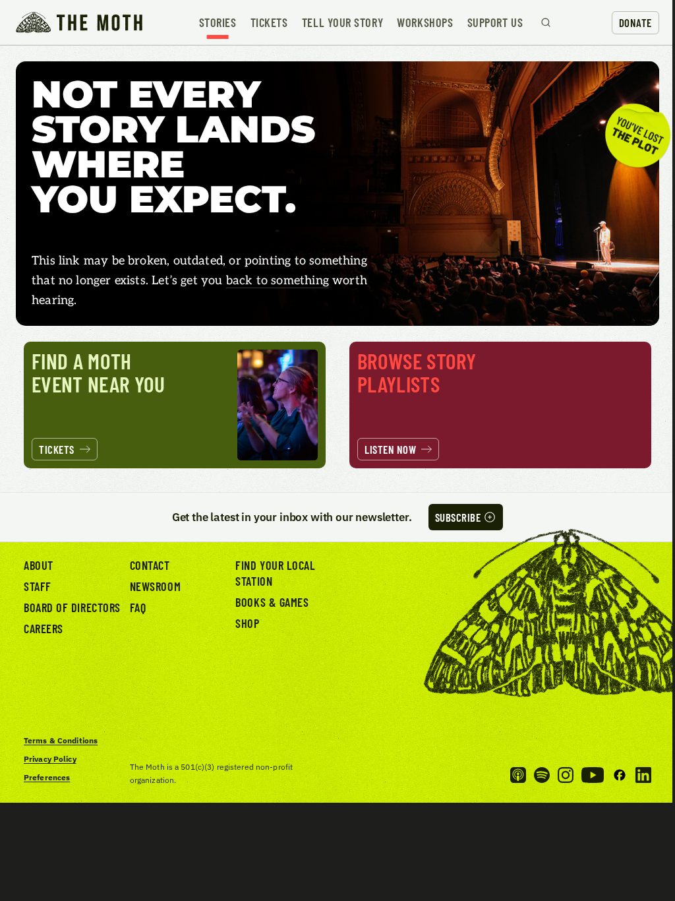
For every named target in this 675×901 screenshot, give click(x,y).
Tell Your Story (342, 22)
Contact (150, 565)
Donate (635, 22)
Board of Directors (72, 607)
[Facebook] (620, 775)
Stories (218, 22)
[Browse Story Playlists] (500, 405)
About (38, 565)
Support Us (495, 22)
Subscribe (458, 517)
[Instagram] (565, 775)
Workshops (425, 22)
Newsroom (155, 586)
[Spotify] (542, 775)
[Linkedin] (643, 775)
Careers (43, 628)
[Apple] (518, 775)
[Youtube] (592, 775)
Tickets (269, 22)
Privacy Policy (50, 759)
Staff (37, 586)
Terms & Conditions (61, 740)
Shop (247, 623)
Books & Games (271, 602)
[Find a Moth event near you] (175, 405)
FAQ (138, 607)
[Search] (546, 22)
